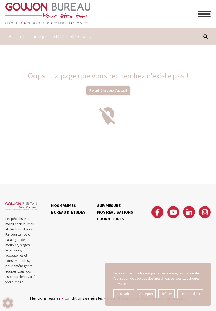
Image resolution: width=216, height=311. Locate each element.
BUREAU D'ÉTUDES (68, 212)
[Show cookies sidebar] (8, 303)
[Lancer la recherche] (205, 36)
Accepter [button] (146, 293)
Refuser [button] (166, 293)
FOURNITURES (110, 218)
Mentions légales (45, 298)
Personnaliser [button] (190, 293)
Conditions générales (84, 298)
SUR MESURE (109, 205)
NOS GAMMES (63, 205)
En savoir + (124, 293)
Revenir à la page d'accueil (108, 90)
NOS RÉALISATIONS (115, 212)
